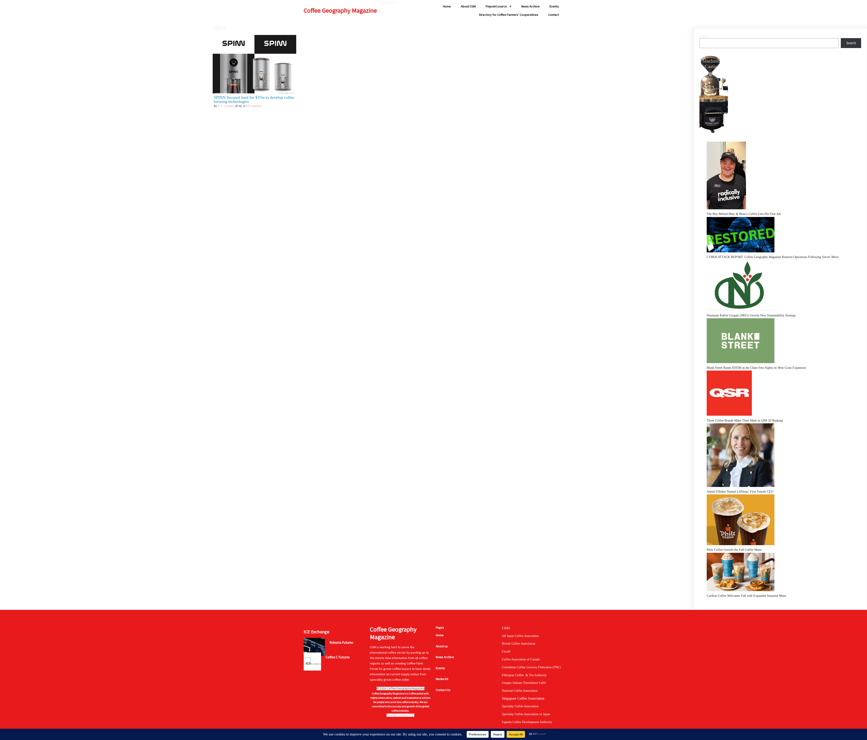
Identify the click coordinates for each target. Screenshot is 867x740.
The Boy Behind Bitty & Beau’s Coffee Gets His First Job (744, 214)
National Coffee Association (520, 690)
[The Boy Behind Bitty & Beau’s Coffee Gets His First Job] (726, 176)
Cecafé (506, 651)
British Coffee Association (518, 643)
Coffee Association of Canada (521, 659)
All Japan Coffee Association (520, 636)
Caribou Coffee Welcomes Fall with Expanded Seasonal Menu (746, 595)
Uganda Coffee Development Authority (527, 722)
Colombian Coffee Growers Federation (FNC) (531, 667)
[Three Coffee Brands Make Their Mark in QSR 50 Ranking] (729, 394)
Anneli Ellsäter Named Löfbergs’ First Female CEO (740, 491)
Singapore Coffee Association (523, 698)
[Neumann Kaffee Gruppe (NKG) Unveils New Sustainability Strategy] (740, 286)
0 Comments (254, 106)
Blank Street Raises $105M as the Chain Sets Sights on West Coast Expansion (756, 367)
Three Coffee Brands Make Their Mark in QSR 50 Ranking (745, 420)
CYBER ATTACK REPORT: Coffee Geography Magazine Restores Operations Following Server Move (773, 257)
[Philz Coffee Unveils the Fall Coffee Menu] (740, 520)
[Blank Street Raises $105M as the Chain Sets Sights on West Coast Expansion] (740, 341)
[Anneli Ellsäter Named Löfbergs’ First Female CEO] (740, 456)
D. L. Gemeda (225, 106)
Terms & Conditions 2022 (400, 715)
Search (704, 36)
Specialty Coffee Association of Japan (526, 714)
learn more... (336, 652)
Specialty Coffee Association (520, 706)
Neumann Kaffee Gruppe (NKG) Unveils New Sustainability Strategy (751, 315)
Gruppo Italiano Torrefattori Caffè (524, 683)
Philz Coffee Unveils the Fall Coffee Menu (734, 549)
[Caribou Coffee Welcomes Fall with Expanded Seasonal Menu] (740, 573)
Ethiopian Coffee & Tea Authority (524, 675)
